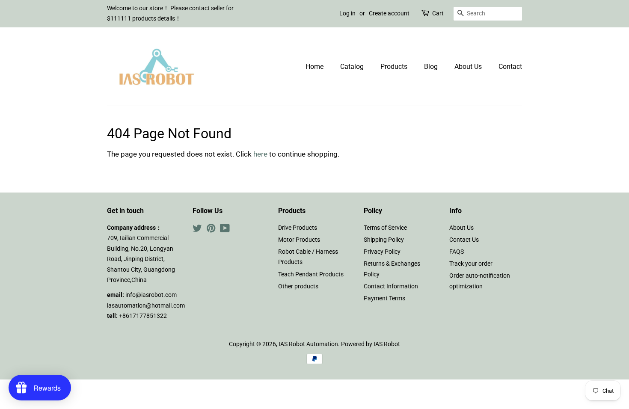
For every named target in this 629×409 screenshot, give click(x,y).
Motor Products (299, 239)
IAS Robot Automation (308, 344)
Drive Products (297, 227)
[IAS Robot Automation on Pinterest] (211, 230)
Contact (510, 66)
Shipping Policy (384, 239)
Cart (438, 13)
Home (314, 66)
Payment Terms (384, 298)
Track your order (471, 263)
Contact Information (391, 286)
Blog (431, 66)
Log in (347, 13)
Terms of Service (385, 227)
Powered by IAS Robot (370, 344)
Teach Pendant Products (311, 274)
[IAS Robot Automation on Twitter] (197, 230)
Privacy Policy (382, 251)
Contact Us (464, 239)
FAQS (456, 251)
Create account (389, 13)
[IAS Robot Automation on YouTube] (225, 230)
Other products (298, 286)
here (260, 154)
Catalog (352, 66)
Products (393, 66)
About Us (468, 66)
